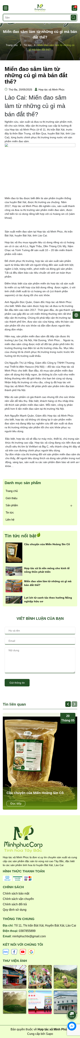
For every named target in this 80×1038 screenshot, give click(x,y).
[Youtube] (23, 951)
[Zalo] (6, 951)
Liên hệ (10, 519)
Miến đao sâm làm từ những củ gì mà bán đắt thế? (47, 583)
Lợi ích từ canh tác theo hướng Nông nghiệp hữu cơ (48, 599)
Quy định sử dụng (14, 909)
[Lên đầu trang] (72, 1004)
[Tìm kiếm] (73, 17)
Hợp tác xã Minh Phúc (25, 206)
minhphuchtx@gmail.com (29, 936)
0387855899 (27, 930)
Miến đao (10, 198)
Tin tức (10, 512)
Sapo (49, 1033)
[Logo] (40, 8)
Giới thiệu (11, 498)
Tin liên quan (14, 704)
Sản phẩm (12, 505)
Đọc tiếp (15, 803)
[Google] (31, 951)
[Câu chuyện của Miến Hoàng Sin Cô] (14, 552)
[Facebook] (14, 951)
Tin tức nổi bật (20, 535)
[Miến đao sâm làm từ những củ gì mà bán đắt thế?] (14, 585)
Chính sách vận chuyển (18, 898)
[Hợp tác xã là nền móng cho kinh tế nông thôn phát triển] (14, 571)
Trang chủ (12, 490)
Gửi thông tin (17, 682)
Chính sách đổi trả (15, 904)
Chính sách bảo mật (16, 893)
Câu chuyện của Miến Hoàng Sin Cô (47, 544)
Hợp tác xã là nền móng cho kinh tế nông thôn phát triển (47, 570)
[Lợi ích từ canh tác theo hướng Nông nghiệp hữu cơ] (14, 599)
